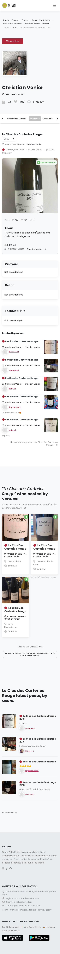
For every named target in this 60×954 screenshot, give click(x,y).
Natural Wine (13, 927)
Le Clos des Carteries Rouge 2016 (37, 717)
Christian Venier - (23, 144)
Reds (15, 27)
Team (5, 909)
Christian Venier (16, 118)
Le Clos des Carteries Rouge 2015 (37, 740)
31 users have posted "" (34, 444)
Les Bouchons (14, 561)
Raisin (6, 20)
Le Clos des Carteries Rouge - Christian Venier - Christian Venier (30, 654)
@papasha (30, 728)
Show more (11, 812)
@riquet (12, 388)
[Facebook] (10, 868)
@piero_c (29, 751)
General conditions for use (23, 909)
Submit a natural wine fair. (19, 902)
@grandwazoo (32, 771)
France (25, 20)
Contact (47, 118)
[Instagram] (3, 868)
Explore (15, 20)
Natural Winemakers (12, 24)
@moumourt (14, 407)
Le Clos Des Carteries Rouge (15, 547)
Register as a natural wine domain (22, 898)
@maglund (14, 370)
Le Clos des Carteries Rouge (39, 761)
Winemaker (12, 41)
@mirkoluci (14, 352)
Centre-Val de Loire (41, 20)
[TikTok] (7, 868)
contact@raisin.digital (16, 905)
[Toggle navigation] (54, 5)
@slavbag (29, 794)
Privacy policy (44, 909)
